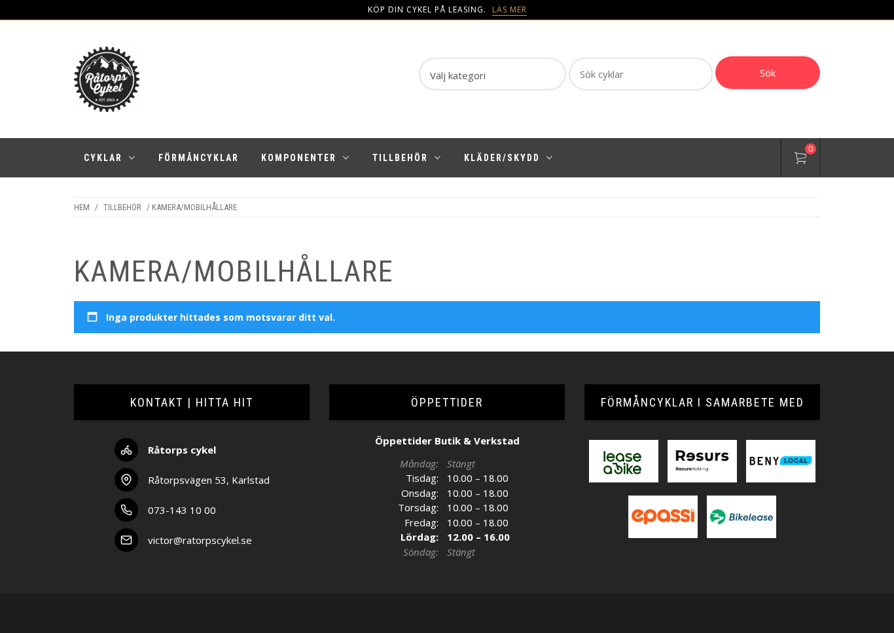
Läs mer (509, 9)
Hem (82, 207)
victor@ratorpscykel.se (200, 540)
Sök (768, 72)
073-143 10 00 (182, 509)
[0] (800, 159)
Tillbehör (400, 158)
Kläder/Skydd (502, 158)
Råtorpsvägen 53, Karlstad (209, 479)
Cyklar (103, 158)
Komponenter (298, 158)
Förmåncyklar (198, 158)
